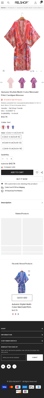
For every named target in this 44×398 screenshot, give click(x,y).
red (13, 314)
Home (3, 8)
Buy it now (22, 179)
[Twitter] (14, 366)
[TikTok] (9, 366)
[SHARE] (41, 172)
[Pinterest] (3, 366)
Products (11, 8)
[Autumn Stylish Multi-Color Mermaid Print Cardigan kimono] (22, 281)
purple (16, 314)
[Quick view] (29, 275)
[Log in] (35, 2)
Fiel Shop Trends (16, 108)
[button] (37, 71)
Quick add (22, 297)
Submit (35, 357)
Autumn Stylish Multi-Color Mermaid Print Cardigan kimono (22, 305)
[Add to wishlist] (29, 271)
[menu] (2, 2)
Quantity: (5, 154)
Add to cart (17, 172)
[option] (22, 42)
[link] (37, 172)
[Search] (8, 2)
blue (18, 314)
